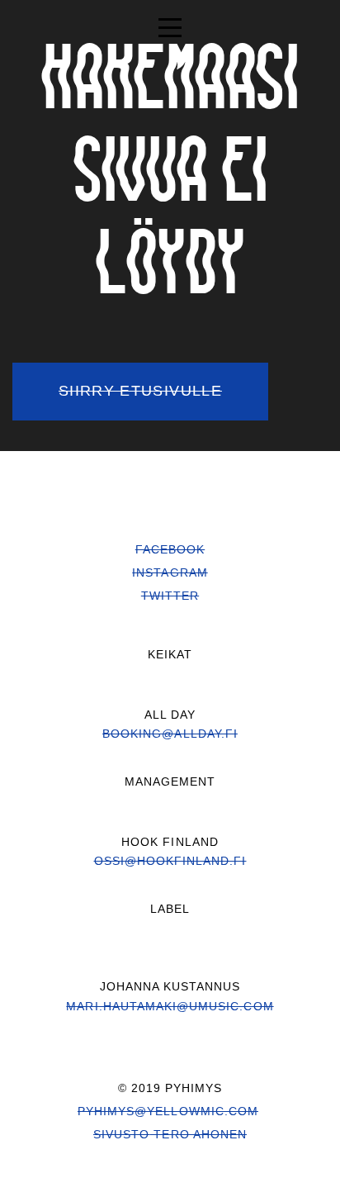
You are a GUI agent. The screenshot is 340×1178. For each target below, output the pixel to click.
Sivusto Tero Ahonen (170, 1134)
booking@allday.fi (170, 733)
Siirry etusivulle (140, 390)
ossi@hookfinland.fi (170, 860)
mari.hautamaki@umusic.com (169, 1006)
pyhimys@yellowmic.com (168, 1111)
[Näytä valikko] (170, 25)
